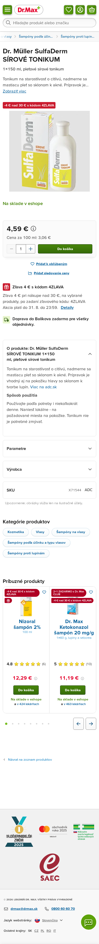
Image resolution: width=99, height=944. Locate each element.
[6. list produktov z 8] (37, 724)
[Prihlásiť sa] (80, 9)
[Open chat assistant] (89, 922)
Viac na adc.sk (43, 386)
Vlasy (40, 532)
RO (49, 930)
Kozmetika (16, 532)
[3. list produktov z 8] (19, 724)
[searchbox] (49, 22)
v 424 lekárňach (28, 704)
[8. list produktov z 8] (49, 724)
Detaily (67, 307)
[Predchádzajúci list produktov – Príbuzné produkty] (78, 724)
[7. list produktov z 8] (43, 724)
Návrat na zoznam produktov (30, 759)
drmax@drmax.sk (24, 909)
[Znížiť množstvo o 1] (11, 248)
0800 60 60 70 (63, 909)
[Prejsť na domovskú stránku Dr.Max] (28, 10)
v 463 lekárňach (75, 704)
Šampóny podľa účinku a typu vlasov (37, 542)
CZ (36, 930)
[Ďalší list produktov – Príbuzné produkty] (91, 724)
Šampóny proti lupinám (26, 553)
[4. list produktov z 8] (25, 724)
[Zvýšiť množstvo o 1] (30, 248)
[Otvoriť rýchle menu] (7, 9)
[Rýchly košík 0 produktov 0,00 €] (91, 9)
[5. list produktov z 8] (31, 724)
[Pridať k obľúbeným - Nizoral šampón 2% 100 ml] (44, 592)
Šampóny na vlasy (70, 532)
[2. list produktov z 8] (13, 724)
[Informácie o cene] (33, 228)
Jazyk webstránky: (18, 920)
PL (42, 930)
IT (54, 930)
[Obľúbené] (68, 9)
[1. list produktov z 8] (6, 723)
